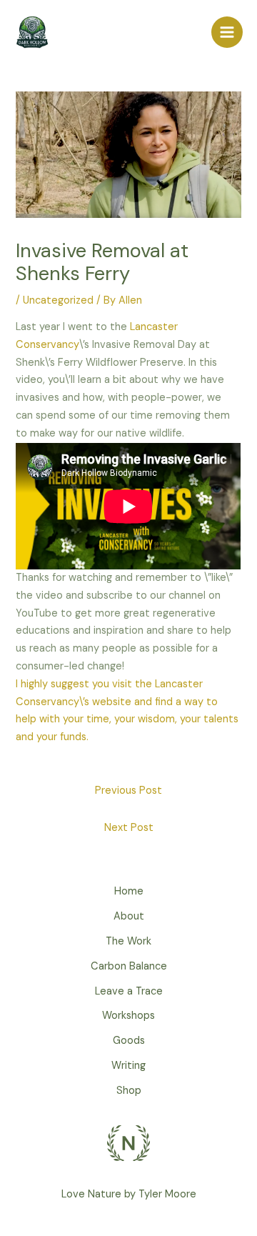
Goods (129, 1040)
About (129, 916)
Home (128, 891)
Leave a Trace (129, 991)
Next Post (128, 827)
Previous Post (128, 790)
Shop (128, 1090)
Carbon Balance (129, 966)
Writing (128, 1065)
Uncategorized (58, 300)
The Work (128, 941)
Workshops (128, 1015)
